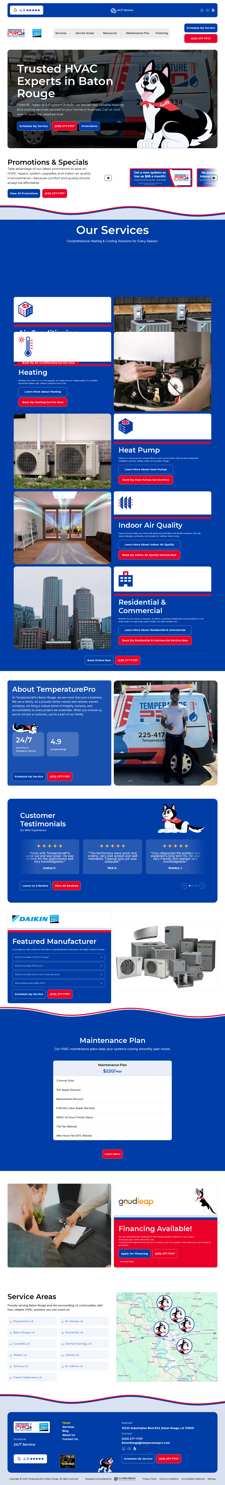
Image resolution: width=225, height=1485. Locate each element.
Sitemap (211, 1479)
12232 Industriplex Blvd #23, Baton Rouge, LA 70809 (158, 1428)
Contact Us (70, 1439)
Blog (65, 1431)
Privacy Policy (149, 1479)
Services (68, 1427)
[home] (16, 33)
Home (66, 1422)
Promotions (89, 126)
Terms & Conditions (169, 1479)
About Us (68, 1435)
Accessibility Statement (193, 1479)
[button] (62, 33)
